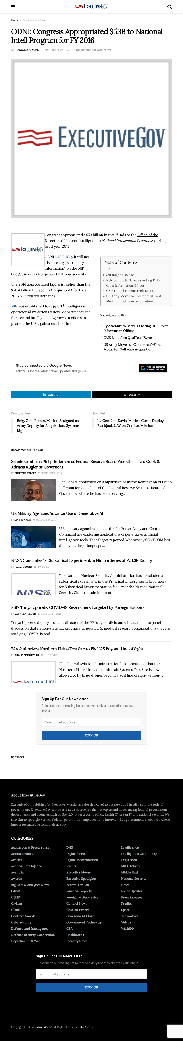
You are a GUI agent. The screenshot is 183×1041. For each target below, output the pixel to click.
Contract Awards (23, 916)
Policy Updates (131, 891)
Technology (129, 916)
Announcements (23, 854)
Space (125, 910)
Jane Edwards (23, 519)
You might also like (120, 275)
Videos (126, 922)
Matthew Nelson (25, 613)
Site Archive (86, 1027)
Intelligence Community (139, 854)
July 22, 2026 (50, 655)
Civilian (16, 904)
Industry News (76, 941)
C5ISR (15, 897)
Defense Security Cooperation (33, 935)
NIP (14, 306)
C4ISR (15, 891)
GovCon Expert (77, 910)
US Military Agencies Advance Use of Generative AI (57, 513)
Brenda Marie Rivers (27, 655)
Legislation (129, 860)
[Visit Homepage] (91, 6)
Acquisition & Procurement (30, 847)
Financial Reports (79, 891)
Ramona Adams (27, 50)
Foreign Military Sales (82, 897)
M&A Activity (130, 866)
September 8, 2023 (51, 473)
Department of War (34, 20)
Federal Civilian (77, 885)
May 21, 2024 (43, 566)
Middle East (129, 872)
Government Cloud (80, 916)
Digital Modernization (82, 860)
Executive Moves (78, 872)
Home (15, 20)
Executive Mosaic (41, 1027)
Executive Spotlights (81, 879)
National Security (133, 879)
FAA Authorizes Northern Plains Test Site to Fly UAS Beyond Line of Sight (77, 648)
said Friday (64, 256)
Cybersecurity (21, 922)
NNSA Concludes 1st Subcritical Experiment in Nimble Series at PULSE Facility (81, 560)
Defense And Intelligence (29, 928)
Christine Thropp (25, 473)
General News (76, 904)
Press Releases (131, 897)
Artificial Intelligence (26, 866)
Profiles (126, 904)
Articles (16, 860)
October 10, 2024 (45, 519)
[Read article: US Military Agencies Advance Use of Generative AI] (33, 537)
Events (71, 866)
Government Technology (84, 922)
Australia (17, 872)
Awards (16, 879)
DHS (69, 847)
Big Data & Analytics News (30, 885)
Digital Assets (75, 854)
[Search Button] (169, 6)
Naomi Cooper (23, 566)
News (107, 50)
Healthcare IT (76, 935)
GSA (69, 928)
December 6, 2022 (50, 613)
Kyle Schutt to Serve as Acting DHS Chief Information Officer (133, 282)
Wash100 (127, 928)
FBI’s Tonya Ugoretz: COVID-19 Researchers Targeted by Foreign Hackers (77, 607)
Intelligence (130, 847)
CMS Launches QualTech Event (130, 290)
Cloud (15, 910)
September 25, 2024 (58, 50)
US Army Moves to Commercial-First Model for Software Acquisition (133, 298)
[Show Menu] (13, 6)
